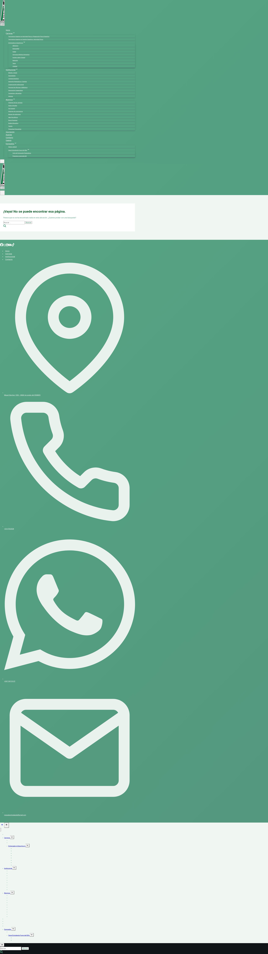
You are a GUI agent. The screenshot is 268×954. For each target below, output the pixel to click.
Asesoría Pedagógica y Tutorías (17, 81)
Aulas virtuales (12, 105)
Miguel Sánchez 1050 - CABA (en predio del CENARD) (22, 395)
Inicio (8, 30)
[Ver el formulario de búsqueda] (2, 161)
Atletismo (15, 45)
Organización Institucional (16, 84)
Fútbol (14, 51)
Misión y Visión (12, 73)
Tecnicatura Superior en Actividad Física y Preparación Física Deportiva (28, 36)
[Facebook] (1, 245)
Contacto (9, 138)
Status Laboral (12, 147)
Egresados (7, 929)
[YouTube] (9, 245)
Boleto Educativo (13, 123)
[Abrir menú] (2, 192)
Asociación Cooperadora (15, 90)
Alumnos (7, 893)
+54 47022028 (9, 529)
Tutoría (10, 126)
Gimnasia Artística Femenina (21, 54)
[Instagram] (4, 245)
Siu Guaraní (11, 108)
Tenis (14, 63)
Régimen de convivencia (15, 111)
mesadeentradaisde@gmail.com (15, 815)
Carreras (8, 254)
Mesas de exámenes (14, 114)
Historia (10, 96)
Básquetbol (16, 48)
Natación (15, 60)
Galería (8, 140)
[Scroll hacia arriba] (2, 825)
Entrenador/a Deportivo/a (16, 846)
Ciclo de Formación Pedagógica (22, 153)
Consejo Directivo (13, 78)
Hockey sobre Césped (19, 57)
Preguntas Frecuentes (14, 129)
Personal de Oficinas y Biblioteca (17, 87)
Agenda (9, 135)
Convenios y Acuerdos (14, 93)
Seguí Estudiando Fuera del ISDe (19, 935)
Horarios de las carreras (15, 102)
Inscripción (10, 132)
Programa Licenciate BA (20, 156)
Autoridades (11, 75)
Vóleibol (15, 66)
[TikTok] (13, 245)
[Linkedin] (7, 245)
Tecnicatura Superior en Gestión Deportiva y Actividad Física (25, 39)
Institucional (10, 257)
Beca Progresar (12, 120)
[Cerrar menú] (0, 829)
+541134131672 (9, 681)
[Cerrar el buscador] (2, 945)
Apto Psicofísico (13, 117)
